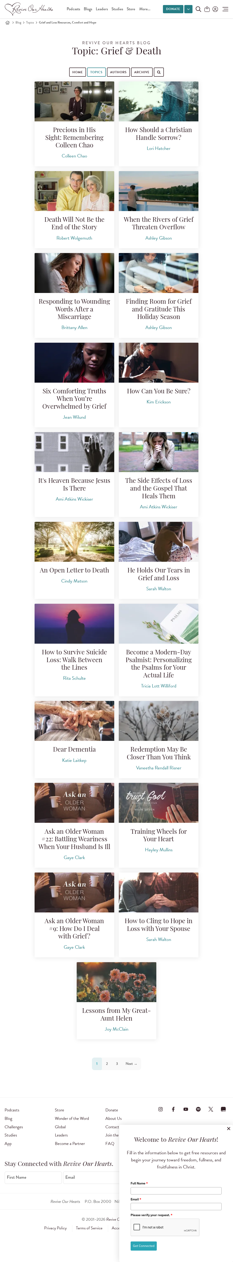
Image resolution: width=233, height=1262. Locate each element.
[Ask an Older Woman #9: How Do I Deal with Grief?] (74, 892)
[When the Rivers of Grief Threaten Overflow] (158, 191)
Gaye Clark (74, 857)
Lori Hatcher (158, 148)
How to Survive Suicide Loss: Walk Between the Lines (74, 660)
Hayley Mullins (158, 849)
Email (70, 1177)
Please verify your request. (151, 1215)
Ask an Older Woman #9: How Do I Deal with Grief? (74, 929)
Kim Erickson (159, 401)
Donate (173, 9)
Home (77, 72)
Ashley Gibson (158, 238)
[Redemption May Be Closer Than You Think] (158, 721)
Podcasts (73, 9)
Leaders (102, 9)
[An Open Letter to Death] (74, 542)
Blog (18, 22)
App (8, 1143)
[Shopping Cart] (207, 9)
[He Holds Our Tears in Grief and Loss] (158, 542)
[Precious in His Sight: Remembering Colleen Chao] (74, 101)
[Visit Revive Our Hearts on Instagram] (161, 1109)
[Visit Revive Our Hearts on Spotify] (198, 1109)
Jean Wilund (74, 417)
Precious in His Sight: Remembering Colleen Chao (74, 138)
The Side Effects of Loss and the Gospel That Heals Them (158, 489)
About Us (113, 1118)
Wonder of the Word (72, 1118)
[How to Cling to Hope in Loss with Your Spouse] (158, 892)
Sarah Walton (158, 588)
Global (60, 1127)
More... (144, 9)
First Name (16, 1177)
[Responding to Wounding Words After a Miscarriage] (74, 273)
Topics (30, 22)
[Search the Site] (198, 9)
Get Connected (143, 1246)
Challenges (14, 1127)
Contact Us (115, 1127)
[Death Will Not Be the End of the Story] (74, 191)
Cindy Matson (74, 581)
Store (131, 9)
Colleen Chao (74, 155)
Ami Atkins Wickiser (74, 499)
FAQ (109, 1143)
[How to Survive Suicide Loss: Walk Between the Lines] (74, 624)
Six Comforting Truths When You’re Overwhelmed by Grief (74, 399)
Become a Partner (70, 1143)
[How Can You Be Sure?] (158, 363)
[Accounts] (215, 9)
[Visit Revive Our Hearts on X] (211, 1109)
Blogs (88, 9)
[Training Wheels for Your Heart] (158, 803)
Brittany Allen (74, 327)
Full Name (139, 1183)
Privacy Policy (55, 1228)
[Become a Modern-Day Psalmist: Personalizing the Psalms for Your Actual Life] (158, 624)
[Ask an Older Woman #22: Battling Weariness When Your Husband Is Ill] (74, 803)
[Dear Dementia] (74, 721)
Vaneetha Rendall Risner (158, 767)
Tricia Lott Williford (158, 686)
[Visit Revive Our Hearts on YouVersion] (223, 1109)
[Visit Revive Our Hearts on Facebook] (173, 1109)
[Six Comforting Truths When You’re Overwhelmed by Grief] (74, 363)
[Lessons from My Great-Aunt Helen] (116, 982)
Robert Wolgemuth (74, 238)
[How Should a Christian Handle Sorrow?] (158, 101)
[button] (224, 9)
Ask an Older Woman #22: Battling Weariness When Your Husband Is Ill (74, 840)
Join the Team (117, 1135)
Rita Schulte (74, 678)
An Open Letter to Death (74, 571)
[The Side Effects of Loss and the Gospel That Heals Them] (158, 452)
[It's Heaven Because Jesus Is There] (74, 452)
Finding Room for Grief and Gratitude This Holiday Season (159, 310)
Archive (141, 72)
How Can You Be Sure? (158, 392)
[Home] (7, 22)
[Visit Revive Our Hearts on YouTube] (186, 1109)
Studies (117, 9)
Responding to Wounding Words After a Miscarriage (74, 310)
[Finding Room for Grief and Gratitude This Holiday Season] (158, 273)
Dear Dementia (74, 750)
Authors (118, 72)
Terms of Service (89, 1228)
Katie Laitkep (74, 760)
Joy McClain (116, 1029)
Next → (131, 1063)
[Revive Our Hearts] (30, 9)
